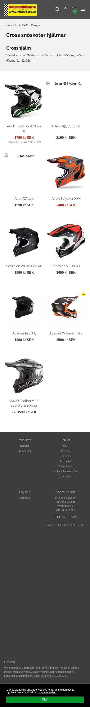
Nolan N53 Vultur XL (66, 126)
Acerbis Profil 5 (24, 333)
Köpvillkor (65, 456)
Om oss (65, 451)
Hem (9, 25)
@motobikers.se (66, 497)
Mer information (47, 692)
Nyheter (24, 445)
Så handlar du (65, 466)
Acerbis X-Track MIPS (65, 333)
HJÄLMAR (22, 25)
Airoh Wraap (24, 199)
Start (65, 445)
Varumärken (65, 476)
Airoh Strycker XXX (66, 199)
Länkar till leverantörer (65, 471)
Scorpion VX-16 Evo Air (24, 266)
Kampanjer (24, 451)
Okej (45, 699)
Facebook (24, 497)
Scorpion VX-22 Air (65, 266)
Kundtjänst (65, 461)
